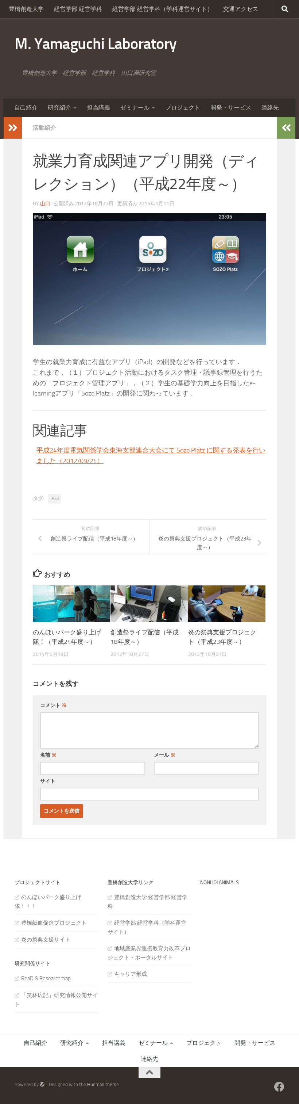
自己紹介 (26, 107)
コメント (53, 705)
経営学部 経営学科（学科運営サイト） (162, 8)
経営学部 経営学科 (78, 8)
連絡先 (270, 107)
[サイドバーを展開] (13, 128)
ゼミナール (135, 107)
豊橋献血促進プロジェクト (54, 923)
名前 (48, 755)
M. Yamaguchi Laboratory (96, 44)
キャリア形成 (130, 974)
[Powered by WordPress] (42, 1084)
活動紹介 (44, 127)
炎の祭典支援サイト (45, 939)
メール (164, 755)
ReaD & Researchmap (46, 978)
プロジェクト (182, 107)
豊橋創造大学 (26, 8)
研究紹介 (59, 107)
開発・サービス (230, 107)
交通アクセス (240, 8)
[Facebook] (279, 1087)
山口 (45, 203)
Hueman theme (103, 1084)
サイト (47, 781)
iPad (55, 498)
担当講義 (98, 107)
